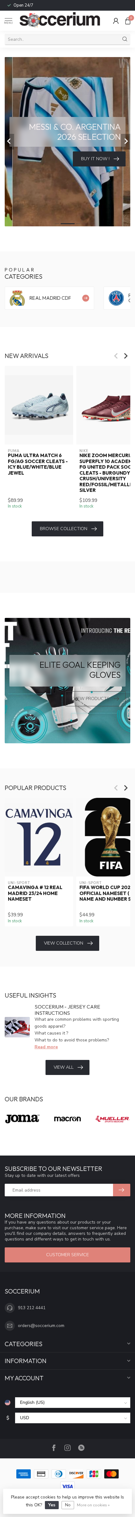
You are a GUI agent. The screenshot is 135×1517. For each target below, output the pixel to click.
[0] (127, 20)
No (68, 1505)
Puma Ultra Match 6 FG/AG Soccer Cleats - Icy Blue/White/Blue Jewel (38, 464)
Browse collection (63, 529)
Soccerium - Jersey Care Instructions (67, 1009)
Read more (46, 1047)
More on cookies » (93, 1505)
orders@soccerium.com (41, 1326)
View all (63, 1067)
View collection (63, 943)
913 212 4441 (32, 1308)
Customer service (67, 1255)
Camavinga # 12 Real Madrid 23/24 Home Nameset (35, 893)
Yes (51, 1505)
